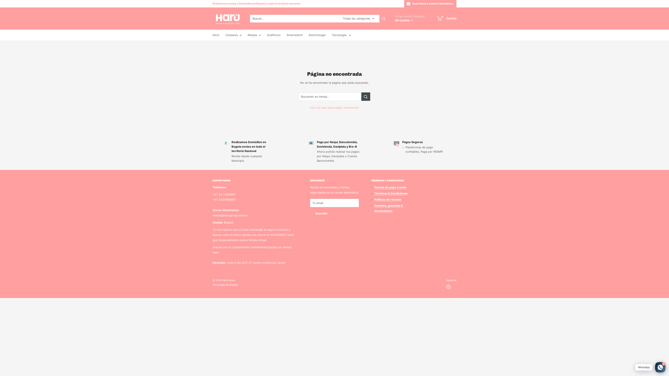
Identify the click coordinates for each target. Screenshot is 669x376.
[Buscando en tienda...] (365, 96)
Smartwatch (295, 35)
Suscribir (321, 213)
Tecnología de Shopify (225, 284)
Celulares (232, 35)
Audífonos (273, 35)
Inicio (216, 35)
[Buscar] (383, 18)
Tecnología (339, 35)
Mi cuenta (402, 20)
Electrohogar (317, 35)
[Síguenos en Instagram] (448, 286)
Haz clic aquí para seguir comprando (334, 107)
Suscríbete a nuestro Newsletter (432, 3)
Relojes (252, 35)
